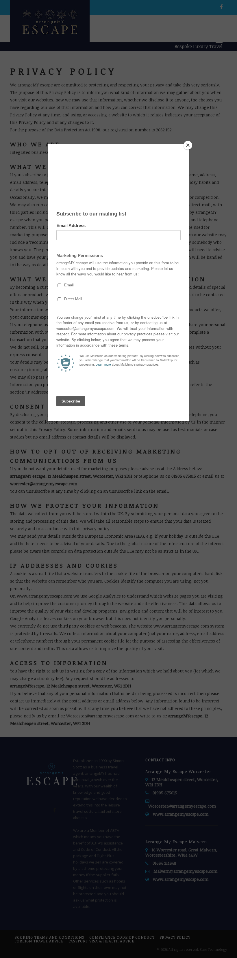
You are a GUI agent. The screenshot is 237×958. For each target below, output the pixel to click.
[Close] (188, 145)
